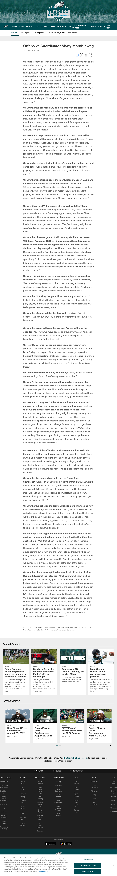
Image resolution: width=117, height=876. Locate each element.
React (94, 798)
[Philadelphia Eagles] (58, 854)
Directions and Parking (23, 795)
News (76, 778)
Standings (113, 808)
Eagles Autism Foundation (58, 808)
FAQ (4, 808)
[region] (58, 865)
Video (94, 778)
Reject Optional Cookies (87, 865)
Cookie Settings (87, 859)
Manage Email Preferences (3, 798)
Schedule (40, 831)
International (58, 785)
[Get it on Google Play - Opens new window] (66, 845)
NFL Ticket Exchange (40, 825)
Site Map (58, 781)
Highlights (94, 781)
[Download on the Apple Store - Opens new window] (50, 844)
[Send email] (86, 56)
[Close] (113, 865)
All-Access (94, 791)
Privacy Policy (43, 871)
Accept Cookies (87, 871)
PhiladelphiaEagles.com (76, 757)
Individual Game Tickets (40, 804)
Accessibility (4, 781)
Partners (113, 800)
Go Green (4, 812)
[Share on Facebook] (77, 56)
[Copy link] (90, 55)
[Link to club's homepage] (6, 26)
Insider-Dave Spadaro (76, 795)
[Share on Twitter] (81, 56)
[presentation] (111, 745)
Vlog (94, 795)
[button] (56, 745)
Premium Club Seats (40, 817)
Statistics (113, 804)
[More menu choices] (70, 26)
